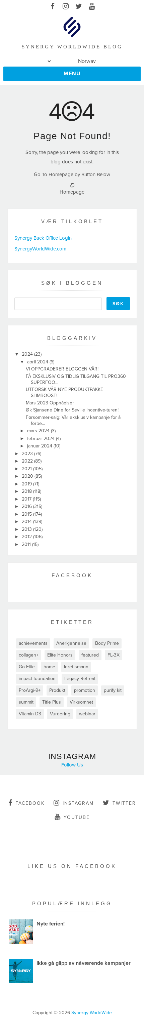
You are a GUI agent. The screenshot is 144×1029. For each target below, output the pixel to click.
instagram (78, 803)
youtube (77, 817)
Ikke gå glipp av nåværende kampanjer (84, 963)
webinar (87, 714)
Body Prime (107, 643)
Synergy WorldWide (91, 1013)
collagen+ (29, 655)
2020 (28, 476)
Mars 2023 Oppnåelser (50, 403)
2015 (27, 514)
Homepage (72, 192)
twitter (124, 803)
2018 (27, 491)
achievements (33, 643)
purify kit (113, 690)
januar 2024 (40, 446)
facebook (30, 803)
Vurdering (60, 714)
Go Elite (27, 667)
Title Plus (51, 702)
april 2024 (38, 362)
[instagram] (65, 6)
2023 (28, 454)
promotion (84, 690)
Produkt (57, 690)
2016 (27, 506)
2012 (27, 537)
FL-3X (113, 655)
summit (26, 702)
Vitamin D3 (30, 714)
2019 (27, 484)
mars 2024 (39, 431)
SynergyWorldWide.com (40, 249)
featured (90, 655)
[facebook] (52, 6)
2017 (27, 499)
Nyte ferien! (51, 923)
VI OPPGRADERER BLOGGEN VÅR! (62, 369)
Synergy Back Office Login (43, 238)
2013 (27, 529)
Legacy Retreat (79, 678)
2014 (27, 521)
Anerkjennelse (71, 643)
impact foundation (37, 678)
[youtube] (91, 6)
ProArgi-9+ (30, 690)
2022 (28, 461)
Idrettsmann (76, 667)
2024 (28, 354)
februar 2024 (41, 438)
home (49, 667)
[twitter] (78, 6)
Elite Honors (60, 655)
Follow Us (72, 765)
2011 (27, 544)
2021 (27, 469)
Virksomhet (81, 702)
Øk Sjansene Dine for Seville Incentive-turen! (72, 410)
